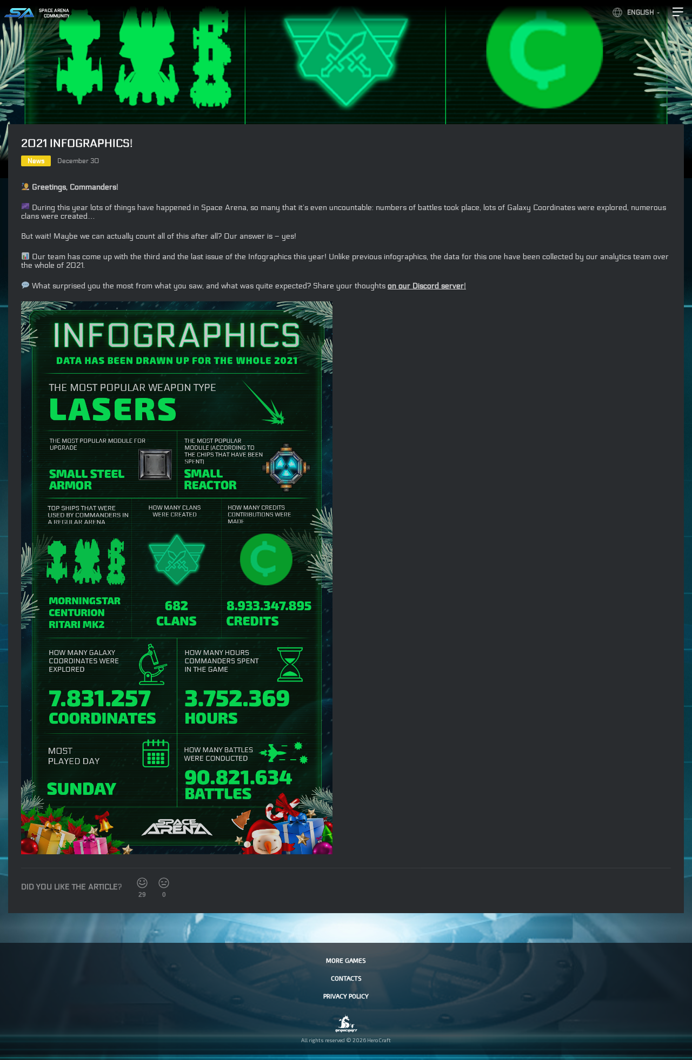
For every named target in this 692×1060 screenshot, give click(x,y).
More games (346, 960)
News (36, 161)
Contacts (346, 978)
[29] (142, 882)
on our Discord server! (427, 286)
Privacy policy (346, 996)
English (640, 12)
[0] (163, 882)
